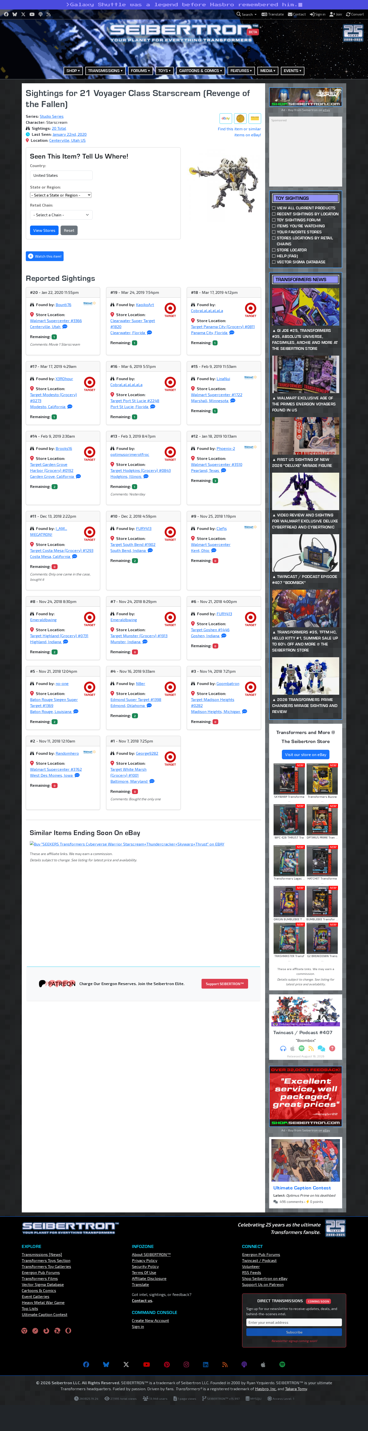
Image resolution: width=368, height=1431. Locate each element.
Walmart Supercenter (211, 544)
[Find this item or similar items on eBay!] (226, 118)
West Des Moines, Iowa (52, 775)
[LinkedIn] (205, 1364)
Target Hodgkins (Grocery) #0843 (140, 470)
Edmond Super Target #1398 (135, 699)
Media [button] (266, 70)
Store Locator (292, 250)
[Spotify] (282, 1364)
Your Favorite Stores (299, 232)
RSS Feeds (251, 1272)
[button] (247, 14)
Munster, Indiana (125, 641)
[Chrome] (24, 1330)
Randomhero (67, 753)
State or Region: (45, 187)
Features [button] (240, 70)
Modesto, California (48, 406)
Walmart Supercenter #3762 (56, 769)
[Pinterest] (167, 1364)
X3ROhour (64, 378)
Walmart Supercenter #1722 (216, 394)
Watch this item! (47, 256)
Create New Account (150, 1320)
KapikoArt (145, 304)
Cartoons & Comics (39, 1290)
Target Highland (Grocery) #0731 (59, 635)
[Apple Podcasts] (263, 1364)
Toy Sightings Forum (298, 220)
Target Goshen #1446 (210, 629)
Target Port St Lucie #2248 (134, 400)
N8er (140, 683)
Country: (38, 165)
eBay (326, 110)
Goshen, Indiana (205, 635)
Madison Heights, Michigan (216, 711)
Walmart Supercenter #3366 (56, 320)
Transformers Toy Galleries (46, 1266)
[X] (126, 1364)
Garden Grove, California (52, 476)
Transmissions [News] (42, 1254)
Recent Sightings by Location (308, 214)
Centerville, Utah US (67, 140)
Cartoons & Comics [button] (199, 70)
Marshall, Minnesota (210, 400)
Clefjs (222, 528)
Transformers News (301, 279)
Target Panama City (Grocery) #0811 (223, 326)
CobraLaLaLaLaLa (207, 310)
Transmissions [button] (104, 70)
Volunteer (251, 1266)
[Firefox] (46, 1330)
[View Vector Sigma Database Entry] (240, 118)
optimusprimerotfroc (129, 454)
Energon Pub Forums (41, 1272)
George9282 (147, 753)
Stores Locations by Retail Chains (305, 241)
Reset (69, 230)
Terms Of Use (144, 1272)
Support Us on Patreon (263, 1284)
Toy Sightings (292, 198)
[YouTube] (146, 1364)
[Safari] (35, 1330)
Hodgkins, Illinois (126, 476)
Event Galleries (35, 1296)
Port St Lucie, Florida (129, 406)
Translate (140, 1284)
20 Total (59, 128)
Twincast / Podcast (259, 1260)
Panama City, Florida (209, 332)
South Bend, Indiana (128, 550)
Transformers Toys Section (46, 1260)
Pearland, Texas (205, 470)
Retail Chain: (41, 205)
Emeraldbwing (43, 619)
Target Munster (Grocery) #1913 (138, 635)
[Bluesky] (106, 1364)
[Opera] (68, 1330)
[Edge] (57, 1330)
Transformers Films (40, 1278)
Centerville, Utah (45, 326)
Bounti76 (63, 304)
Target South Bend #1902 (132, 544)
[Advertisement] (146, 908)
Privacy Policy (144, 1260)
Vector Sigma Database (301, 262)
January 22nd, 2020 (70, 134)
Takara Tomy (296, 1388)
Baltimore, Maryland (129, 781)
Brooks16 (64, 448)
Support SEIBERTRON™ (225, 984)
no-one (62, 683)
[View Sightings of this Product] (255, 118)
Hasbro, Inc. (266, 1388)
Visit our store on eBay (305, 754)
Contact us (142, 1300)
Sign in (138, 1326)
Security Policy (145, 1266)
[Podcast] (244, 1364)
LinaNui (223, 378)
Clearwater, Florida (128, 332)
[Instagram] (186, 1364)
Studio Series (52, 116)
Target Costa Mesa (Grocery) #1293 (61, 550)
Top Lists (30, 1308)
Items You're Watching (301, 226)
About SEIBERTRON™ (151, 1254)
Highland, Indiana (46, 641)
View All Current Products (306, 208)
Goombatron (228, 683)
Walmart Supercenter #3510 (216, 464)
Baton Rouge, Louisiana (51, 711)
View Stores (44, 230)
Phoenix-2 (226, 448)
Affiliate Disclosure (149, 1278)
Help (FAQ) (287, 256)
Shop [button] (72, 70)
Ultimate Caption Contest (302, 1188)
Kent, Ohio (200, 550)
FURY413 (143, 528)
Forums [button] (139, 70)
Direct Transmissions (293, 1300)
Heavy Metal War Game (43, 1302)
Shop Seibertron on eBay (264, 1278)
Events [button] (291, 70)
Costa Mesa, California (50, 556)
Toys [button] (163, 70)
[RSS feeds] (225, 1364)
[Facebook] (86, 1364)
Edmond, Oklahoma (128, 705)
